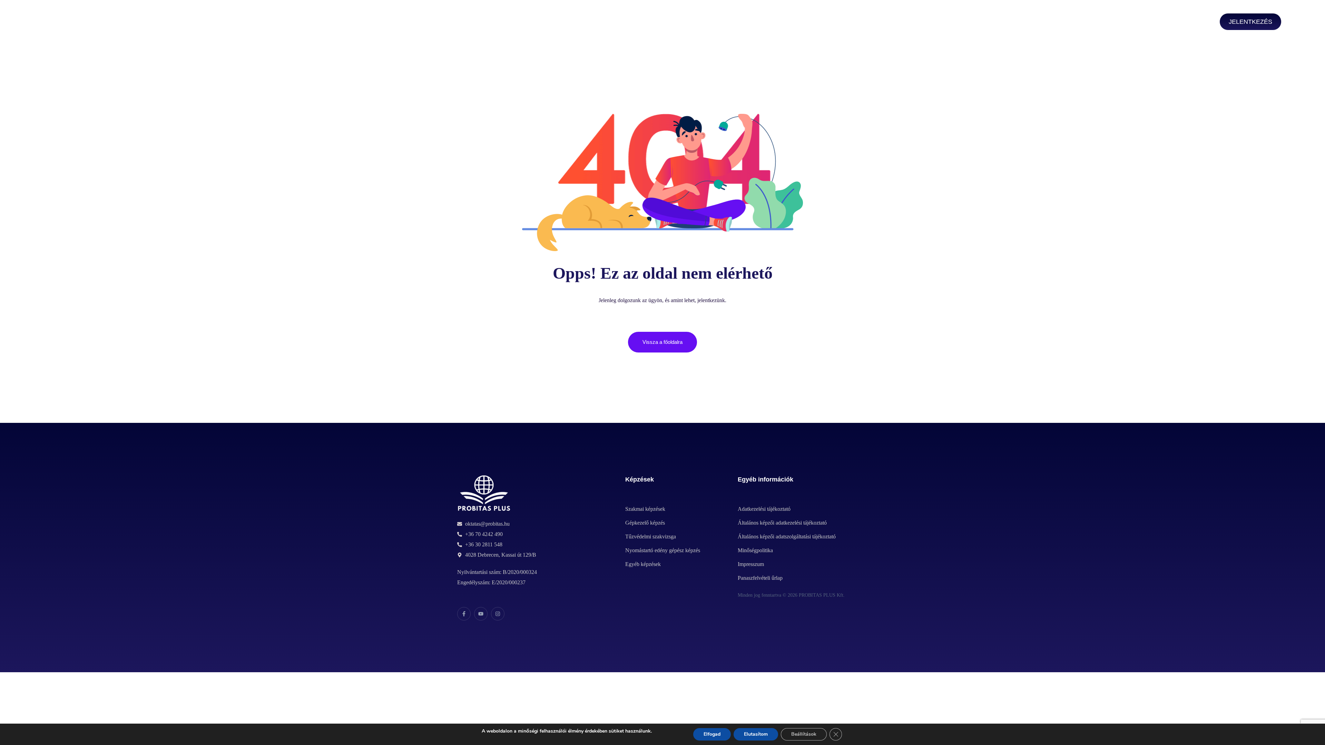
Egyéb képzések (384, 23)
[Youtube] (481, 613)
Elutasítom (756, 734)
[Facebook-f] (464, 613)
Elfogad (712, 734)
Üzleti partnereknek (453, 23)
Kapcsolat (515, 23)
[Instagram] (497, 613)
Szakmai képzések (223, 23)
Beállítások (803, 734)
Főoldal (169, 23)
